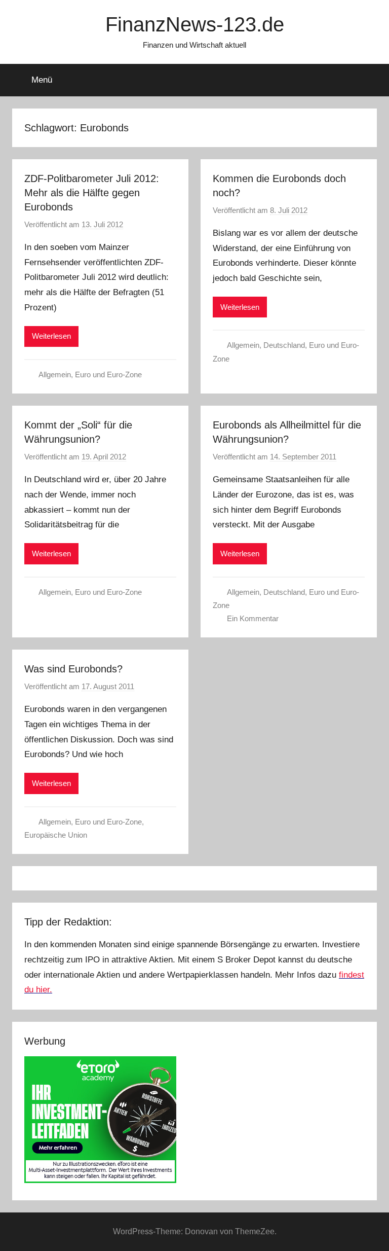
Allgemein (54, 374)
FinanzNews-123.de (194, 24)
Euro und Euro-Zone (108, 374)
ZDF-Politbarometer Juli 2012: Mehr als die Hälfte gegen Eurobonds (91, 192)
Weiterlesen (51, 336)
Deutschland (284, 345)
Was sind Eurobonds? (73, 668)
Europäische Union (55, 835)
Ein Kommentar (253, 618)
